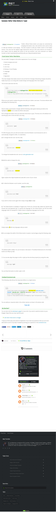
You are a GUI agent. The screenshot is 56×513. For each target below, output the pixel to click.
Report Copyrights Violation (27, 476)
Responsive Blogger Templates (27, 465)
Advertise (12, 17)
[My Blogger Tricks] (16, 4)
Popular (34, 381)
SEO (18, 14)
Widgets (29, 340)
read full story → (31, 368)
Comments (24, 381)
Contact (21, 17)
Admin (23, 401)
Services (7, 17)
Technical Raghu (25, 395)
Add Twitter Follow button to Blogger (12, 317)
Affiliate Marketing (10, 495)
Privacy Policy (3, 433)
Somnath (23, 384)
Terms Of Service (10, 433)
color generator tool (28, 154)
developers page (17, 311)
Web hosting (14, 498)
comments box (42, 322)
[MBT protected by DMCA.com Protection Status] (26, 511)
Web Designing (13, 501)
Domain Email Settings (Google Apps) (27, 473)
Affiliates (2, 17)
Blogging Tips (5, 501)
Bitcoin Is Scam (31, 1)
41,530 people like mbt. (33, 373)
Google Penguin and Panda (27, 470)
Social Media (17, 495)
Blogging (7, 14)
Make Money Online (7, 498)
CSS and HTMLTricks (23, 340)
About (17, 17)
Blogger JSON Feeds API (27, 462)
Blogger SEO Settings (27, 468)
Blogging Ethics (15, 503)
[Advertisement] (27, 32)
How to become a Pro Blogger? (27, 459)
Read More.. (39, 445)
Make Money (29, 14)
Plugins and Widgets (7, 503)
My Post (23, 390)
